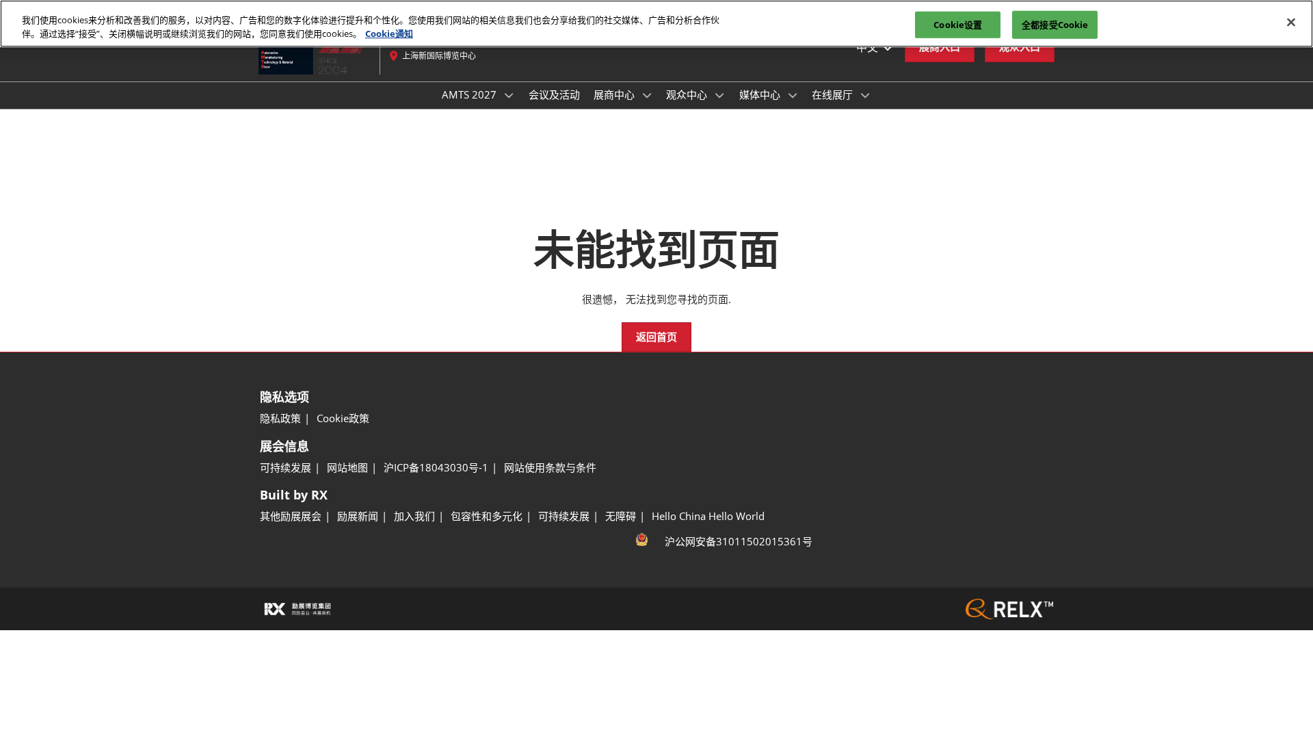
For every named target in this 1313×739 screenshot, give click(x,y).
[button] (656, 337)
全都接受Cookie (1055, 24)
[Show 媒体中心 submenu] (792, 95)
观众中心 (688, 94)
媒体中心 (761, 94)
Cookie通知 (389, 33)
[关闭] (1291, 22)
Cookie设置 (957, 24)
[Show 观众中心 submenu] (719, 95)
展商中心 (615, 94)
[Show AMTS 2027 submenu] (509, 95)
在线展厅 (834, 94)
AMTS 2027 (470, 94)
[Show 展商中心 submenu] (647, 95)
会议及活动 (554, 94)
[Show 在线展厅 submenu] (865, 95)
